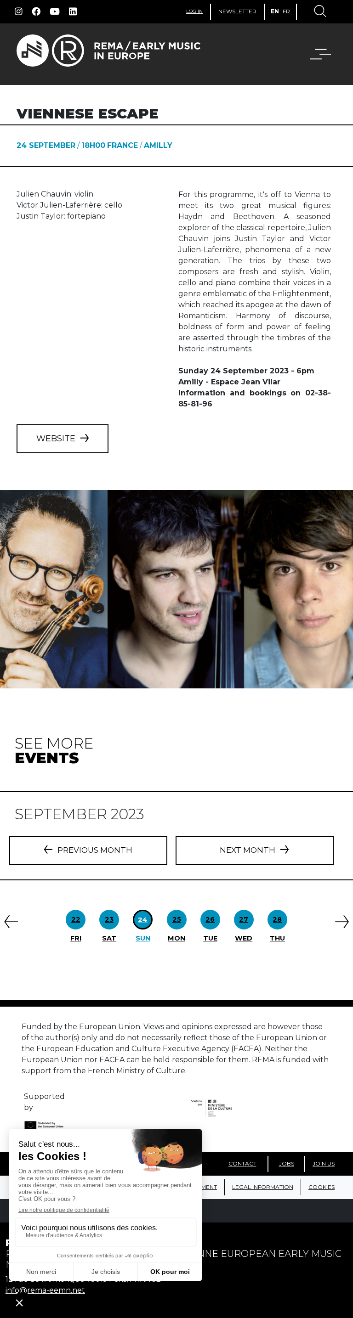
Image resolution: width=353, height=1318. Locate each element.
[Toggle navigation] (319, 12)
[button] (315, 54)
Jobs (286, 1163)
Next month (247, 850)
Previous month (94, 850)
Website (55, 439)
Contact (242, 1163)
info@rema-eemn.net (45, 1290)
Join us (324, 1163)
